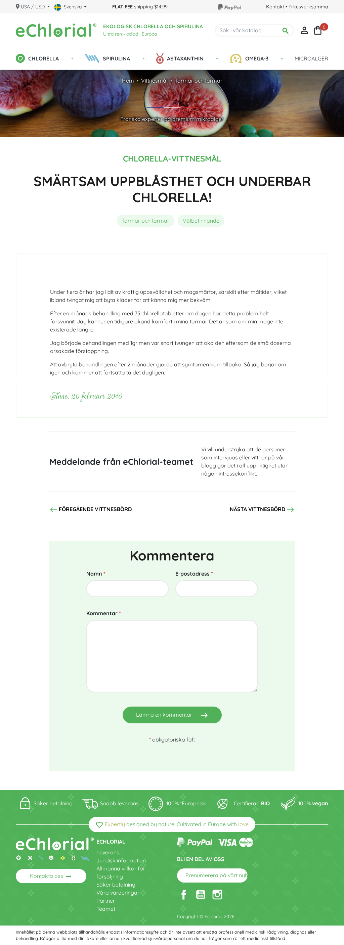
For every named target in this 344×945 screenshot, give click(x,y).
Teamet (105, 908)
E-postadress (194, 573)
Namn (95, 573)
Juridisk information (121, 860)
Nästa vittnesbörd (262, 510)
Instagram (217, 894)
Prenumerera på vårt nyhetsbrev (216, 876)
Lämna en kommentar (172, 715)
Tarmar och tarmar (198, 80)
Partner (105, 900)
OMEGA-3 (256, 58)
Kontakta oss (51, 876)
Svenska (72, 7)
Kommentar (103, 613)
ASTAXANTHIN (185, 58)
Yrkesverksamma (308, 7)
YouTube (200, 894)
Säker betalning (115, 884)
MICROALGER (311, 58)
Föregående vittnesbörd (90, 510)
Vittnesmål (154, 80)
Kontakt (275, 7)
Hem (128, 80)
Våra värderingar (117, 892)
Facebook (183, 894)
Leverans (107, 852)
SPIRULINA (116, 58)
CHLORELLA (43, 58)
